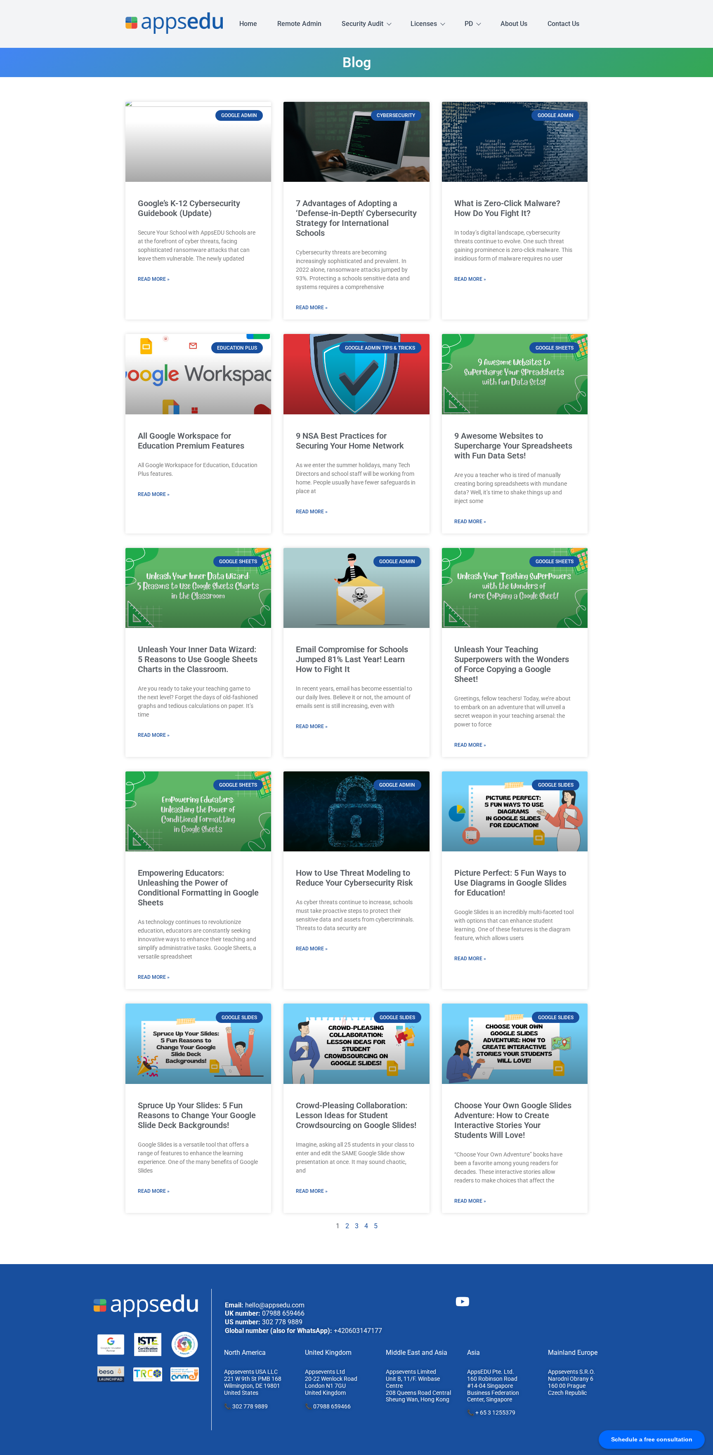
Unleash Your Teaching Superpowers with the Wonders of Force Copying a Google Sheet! (511, 664)
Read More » (154, 279)
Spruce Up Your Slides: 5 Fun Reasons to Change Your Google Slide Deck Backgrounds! (197, 1115)
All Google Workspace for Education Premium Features (191, 441)
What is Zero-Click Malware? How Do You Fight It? (507, 208)
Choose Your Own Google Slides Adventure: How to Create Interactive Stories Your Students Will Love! (512, 1120)
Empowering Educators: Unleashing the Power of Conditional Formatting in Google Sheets (198, 887)
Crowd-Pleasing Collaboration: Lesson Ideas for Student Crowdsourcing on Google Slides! (356, 1115)
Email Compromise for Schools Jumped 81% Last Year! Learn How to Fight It (352, 659)
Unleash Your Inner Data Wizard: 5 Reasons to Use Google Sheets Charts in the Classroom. (197, 659)
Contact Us (563, 24)
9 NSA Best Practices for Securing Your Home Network (350, 441)
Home (248, 24)
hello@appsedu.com (275, 1305)
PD (469, 24)
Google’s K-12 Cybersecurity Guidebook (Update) (189, 208)
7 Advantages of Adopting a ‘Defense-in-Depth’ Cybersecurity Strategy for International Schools (356, 218)
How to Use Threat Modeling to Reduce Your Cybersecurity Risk (354, 878)
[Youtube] (462, 1301)
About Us (514, 24)
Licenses (424, 24)
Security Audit (362, 24)
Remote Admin (299, 24)
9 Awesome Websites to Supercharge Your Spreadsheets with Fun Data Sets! (513, 446)
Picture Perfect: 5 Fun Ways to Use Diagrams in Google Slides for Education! (510, 883)
